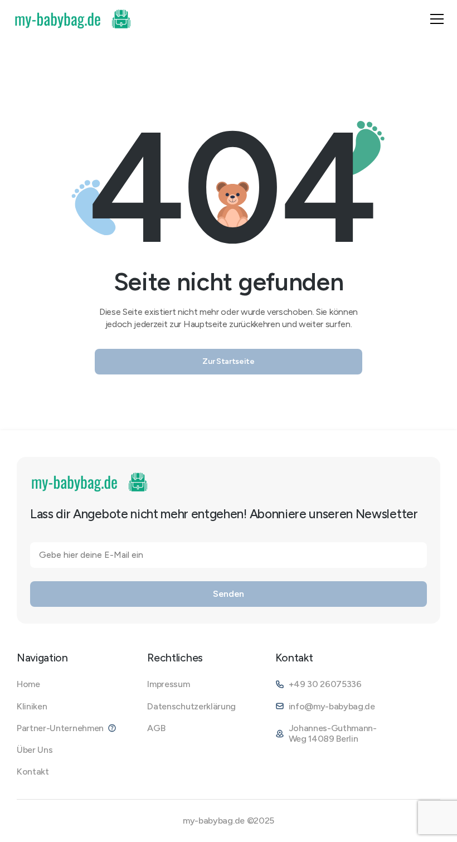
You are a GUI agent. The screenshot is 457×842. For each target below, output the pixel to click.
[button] (437, 19)
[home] (73, 19)
